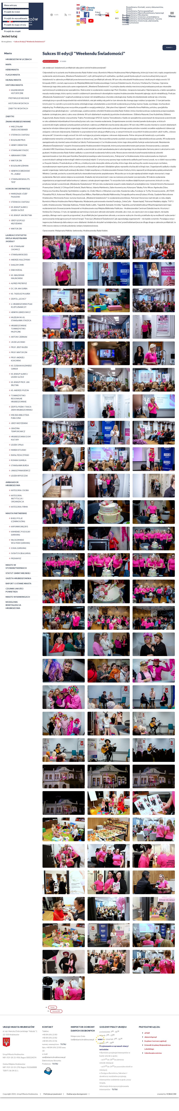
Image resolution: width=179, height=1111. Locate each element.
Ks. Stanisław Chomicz (17, 248)
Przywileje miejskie (18, 98)
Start (151, 11)
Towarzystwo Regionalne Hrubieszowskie (18, 398)
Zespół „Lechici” (18, 299)
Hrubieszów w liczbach (19, 59)
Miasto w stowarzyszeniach (16, 566)
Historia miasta (14, 85)
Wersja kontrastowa (113, 18)
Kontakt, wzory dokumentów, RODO (144, 8)
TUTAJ (63, 1044)
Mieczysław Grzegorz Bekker (19, 128)
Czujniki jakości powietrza (14, 590)
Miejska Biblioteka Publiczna (20, 416)
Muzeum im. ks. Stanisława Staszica (21, 319)
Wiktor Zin (16, 160)
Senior (134, 19)
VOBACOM (171, 1094)
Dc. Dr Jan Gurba (19, 288)
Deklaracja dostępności (77, 1094)
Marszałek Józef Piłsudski (19, 195)
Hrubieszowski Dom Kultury (20, 438)
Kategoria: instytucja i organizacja (17, 498)
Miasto (135, 13)
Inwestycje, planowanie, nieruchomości (142, 22)
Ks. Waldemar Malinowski (17, 276)
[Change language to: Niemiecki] (78, 17)
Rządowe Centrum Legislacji (155, 1041)
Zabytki (10, 116)
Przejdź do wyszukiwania (15, 18)
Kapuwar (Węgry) (19, 526)
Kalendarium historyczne (17, 91)
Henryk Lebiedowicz (20, 312)
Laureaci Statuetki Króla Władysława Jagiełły (16, 238)
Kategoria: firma (19, 507)
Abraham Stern (18, 155)
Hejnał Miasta (13, 80)
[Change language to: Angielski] (78, 9)
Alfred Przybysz (19, 283)
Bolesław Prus (18, 140)
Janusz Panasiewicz (20, 470)
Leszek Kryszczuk (19, 476)
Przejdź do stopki (12, 31)
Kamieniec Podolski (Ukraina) (20, 533)
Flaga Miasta (13, 75)
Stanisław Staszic (20, 150)
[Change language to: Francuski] (78, 13)
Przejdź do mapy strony (15, 25)
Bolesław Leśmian (19, 166)
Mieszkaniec (137, 15)
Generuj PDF (56, 1011)
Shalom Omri (17, 265)
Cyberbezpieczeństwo (153, 1053)
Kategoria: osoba (20, 490)
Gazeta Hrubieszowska (18, 578)
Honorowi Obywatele (18, 188)
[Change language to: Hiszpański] (78, 21)
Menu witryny (10, 5)
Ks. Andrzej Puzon (20, 390)
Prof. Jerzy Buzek (19, 347)
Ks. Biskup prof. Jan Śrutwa (20, 383)
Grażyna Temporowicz (18, 430)
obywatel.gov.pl (150, 1037)
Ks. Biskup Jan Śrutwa (21, 215)
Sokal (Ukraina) (18, 548)
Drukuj (52, 1007)
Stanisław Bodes (19, 254)
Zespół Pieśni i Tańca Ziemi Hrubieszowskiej (22, 408)
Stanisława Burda (20, 465)
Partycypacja (137, 11)
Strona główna (6, 41)
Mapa (8, 64)
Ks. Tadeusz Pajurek (20, 294)
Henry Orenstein (19, 145)
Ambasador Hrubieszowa (13, 483)
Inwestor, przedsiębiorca (142, 17)
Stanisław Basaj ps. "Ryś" (20, 180)
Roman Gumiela (18, 460)
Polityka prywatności (52, 1094)
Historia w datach (18, 103)
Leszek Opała (17, 445)
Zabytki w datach (18, 108)
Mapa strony (57, 15)
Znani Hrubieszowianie (18, 121)
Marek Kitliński (18, 450)
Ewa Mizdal (16, 270)
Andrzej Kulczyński (20, 260)
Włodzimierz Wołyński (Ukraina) (20, 541)
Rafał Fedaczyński (20, 455)
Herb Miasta (12, 69)
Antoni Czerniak (19, 337)
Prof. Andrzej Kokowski (17, 359)
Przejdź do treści (12, 12)
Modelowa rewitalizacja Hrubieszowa (13, 605)
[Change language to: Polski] (78, 5)
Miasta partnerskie (16, 513)
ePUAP (147, 1033)
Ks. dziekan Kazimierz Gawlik (21, 367)
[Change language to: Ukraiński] (78, 25)
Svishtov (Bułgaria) (20, 553)
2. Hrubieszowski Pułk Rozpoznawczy (21, 305)
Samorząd (154, 13)
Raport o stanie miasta (18, 583)
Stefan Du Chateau (20, 135)
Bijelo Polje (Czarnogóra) (18, 519)
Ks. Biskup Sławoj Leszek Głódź (19, 208)
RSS (69, 15)
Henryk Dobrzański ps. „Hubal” (20, 172)
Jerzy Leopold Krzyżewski (18, 222)
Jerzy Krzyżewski (19, 423)
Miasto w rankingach (18, 597)
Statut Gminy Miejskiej (18, 573)
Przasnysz (16, 558)
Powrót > (169, 47)
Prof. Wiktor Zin (19, 352)
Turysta (152, 19)
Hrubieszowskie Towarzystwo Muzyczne (18, 328)
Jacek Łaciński (18, 342)
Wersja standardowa (113, 11)
